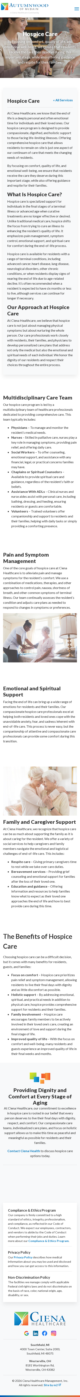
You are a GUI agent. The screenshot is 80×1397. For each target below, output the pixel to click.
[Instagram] (53, 1333)
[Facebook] (44, 1333)
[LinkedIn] (35, 1333)
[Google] (26, 1333)
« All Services (63, 100)
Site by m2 (51, 1385)
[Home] (24, 8)
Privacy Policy (23, 1257)
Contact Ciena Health (23, 1151)
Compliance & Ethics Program (48, 1241)
